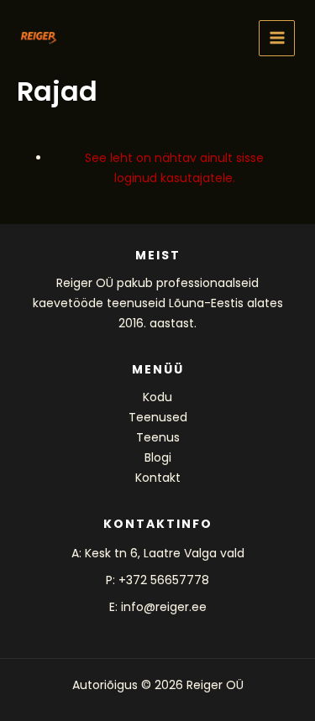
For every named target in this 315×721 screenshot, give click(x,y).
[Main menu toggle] (277, 38)
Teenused (158, 417)
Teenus (158, 437)
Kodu (157, 397)
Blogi (157, 457)
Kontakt (158, 477)
